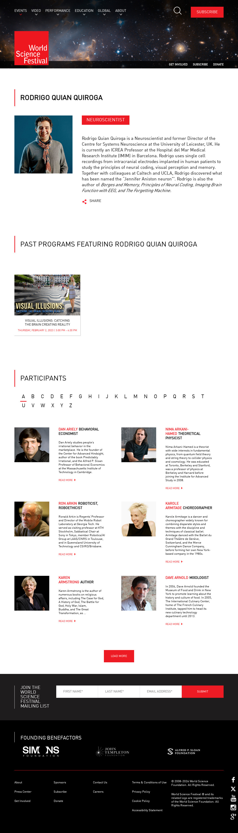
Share (95, 201)
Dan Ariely (79, 432)
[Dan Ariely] (37, 450)
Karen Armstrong (76, 580)
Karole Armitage (188, 506)
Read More (66, 480)
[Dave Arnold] (144, 599)
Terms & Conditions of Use (149, 782)
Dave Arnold (187, 578)
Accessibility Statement (147, 810)
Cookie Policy (141, 801)
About (18, 782)
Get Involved (22, 801)
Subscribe (207, 12)
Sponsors (60, 782)
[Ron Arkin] (37, 525)
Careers (98, 791)
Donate (58, 801)
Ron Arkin (78, 506)
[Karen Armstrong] (37, 599)
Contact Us (100, 782)
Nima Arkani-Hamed (183, 434)
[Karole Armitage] (144, 525)
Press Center (22, 791)
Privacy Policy (141, 791)
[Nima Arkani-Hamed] (144, 450)
